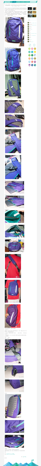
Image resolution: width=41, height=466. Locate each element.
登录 (34, 46)
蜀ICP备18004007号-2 (24, 464)
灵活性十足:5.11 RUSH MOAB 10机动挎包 (10, 454)
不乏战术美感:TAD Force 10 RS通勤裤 (10, 453)
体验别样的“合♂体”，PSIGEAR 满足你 (35, 17)
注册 (29, 46)
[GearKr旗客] (8, 2)
